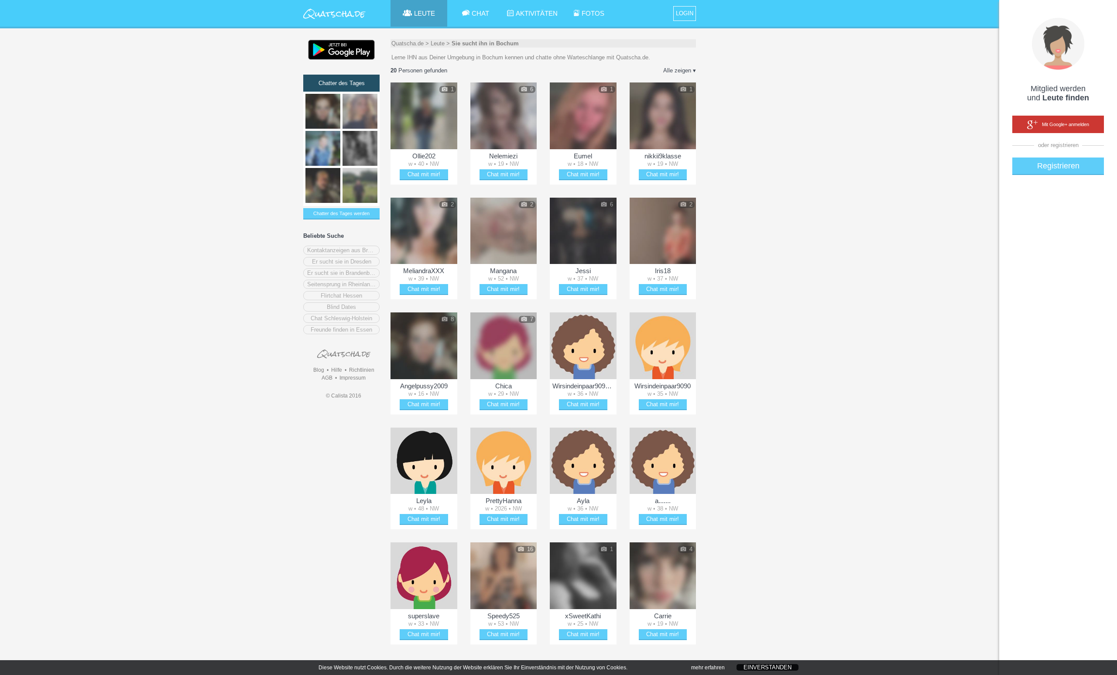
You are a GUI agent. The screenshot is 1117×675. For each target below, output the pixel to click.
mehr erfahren (708, 668)
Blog (318, 370)
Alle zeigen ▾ (679, 70)
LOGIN (684, 13)
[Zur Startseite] (334, 19)
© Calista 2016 (343, 396)
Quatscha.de (407, 43)
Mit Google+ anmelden (1065, 124)
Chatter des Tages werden (341, 213)
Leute (438, 43)
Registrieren (1058, 165)
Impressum (352, 378)
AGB (327, 378)
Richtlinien (361, 370)
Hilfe (336, 370)
